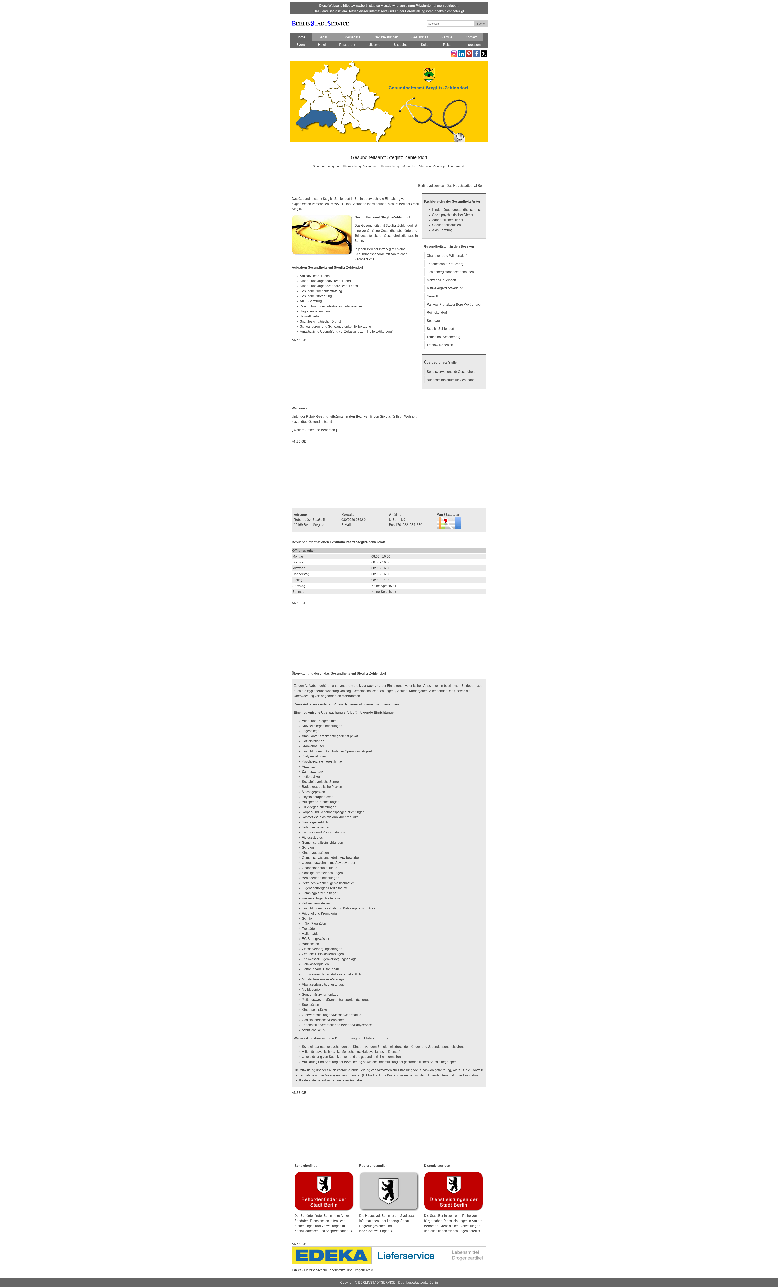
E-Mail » (347, 525)
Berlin (322, 37)
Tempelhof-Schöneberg (443, 337)
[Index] (320, 18)
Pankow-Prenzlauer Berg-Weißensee (454, 304)
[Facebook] (476, 53)
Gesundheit (419, 37)
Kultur (425, 44)
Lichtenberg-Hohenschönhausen (450, 272)
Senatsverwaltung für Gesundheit (450, 371)
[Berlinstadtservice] (389, 4)
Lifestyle (374, 44)
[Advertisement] (356, 374)
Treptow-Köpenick (440, 345)
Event (300, 44)
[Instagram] (454, 53)
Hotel (322, 44)
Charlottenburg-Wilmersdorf (446, 255)
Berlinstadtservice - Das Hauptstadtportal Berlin (452, 185)
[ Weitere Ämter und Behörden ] (314, 430)
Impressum (473, 44)
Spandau (433, 320)
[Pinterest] (469, 53)
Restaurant (347, 44)
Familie (446, 37)
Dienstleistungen (386, 37)
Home (300, 37)
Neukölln (433, 296)
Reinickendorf (437, 312)
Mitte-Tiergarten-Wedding (445, 288)
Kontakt (471, 37)
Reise (447, 44)
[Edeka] (389, 1249)
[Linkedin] (461, 53)
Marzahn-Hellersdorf (441, 280)
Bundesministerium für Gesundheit (451, 380)
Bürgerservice (350, 37)
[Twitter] (484, 53)
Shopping (401, 44)
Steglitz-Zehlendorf (440, 328)
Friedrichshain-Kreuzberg (445, 264)
